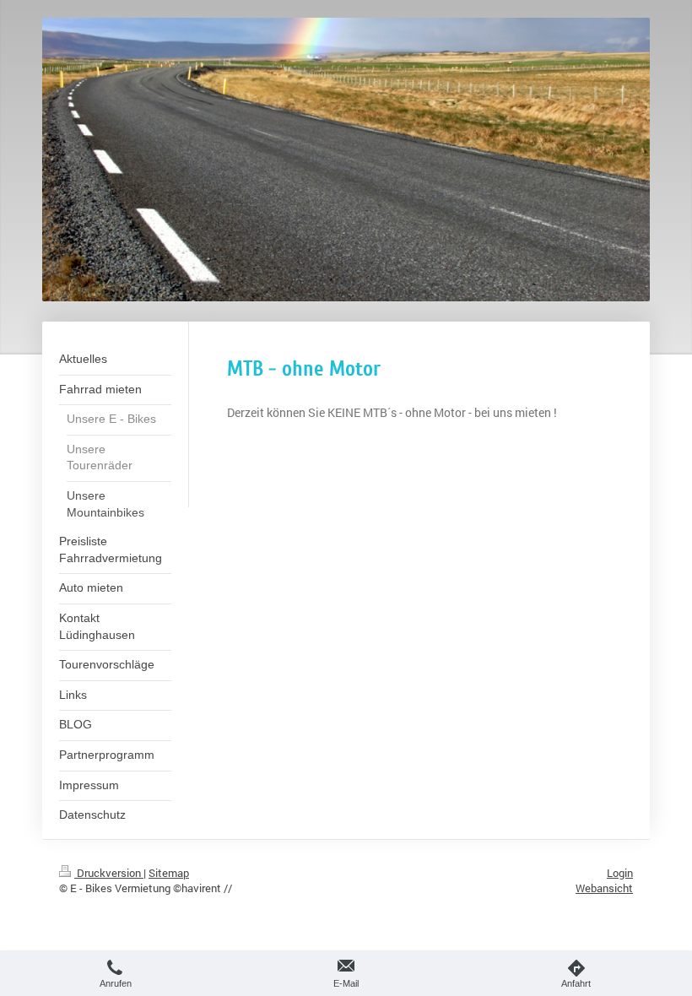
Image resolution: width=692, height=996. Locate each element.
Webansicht (604, 888)
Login (620, 872)
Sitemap (169, 872)
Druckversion (108, 872)
